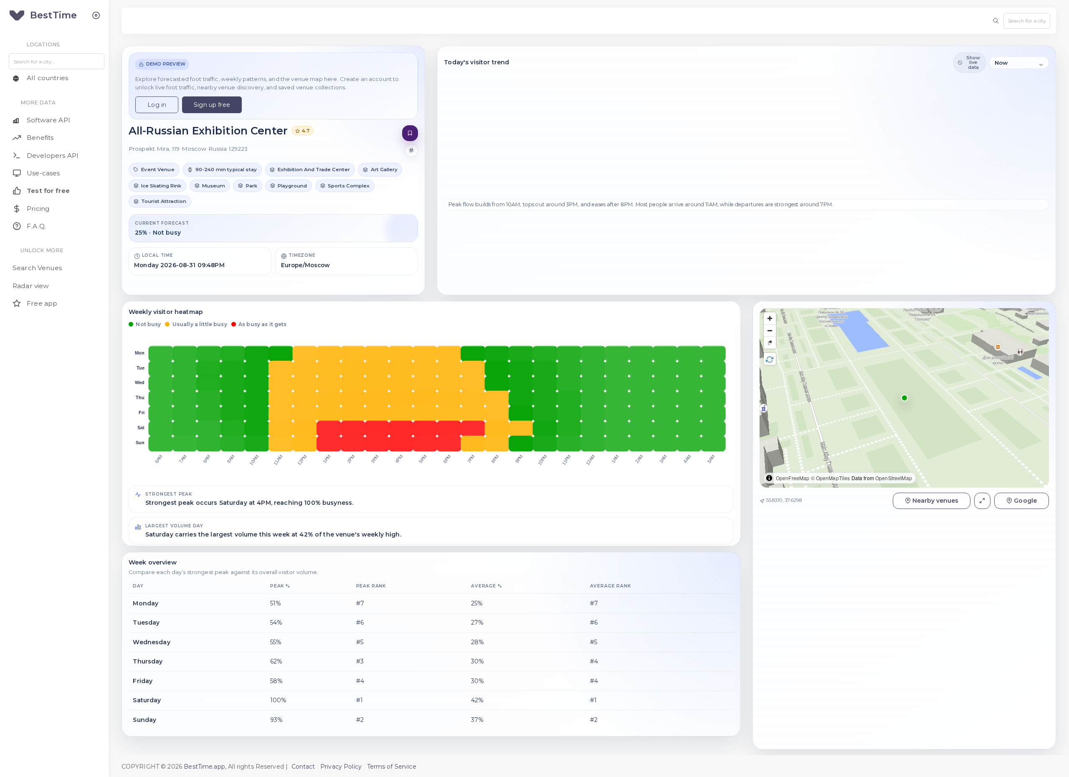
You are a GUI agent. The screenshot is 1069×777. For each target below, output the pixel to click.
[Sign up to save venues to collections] (410, 133)
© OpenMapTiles (830, 477)
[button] (154, 169)
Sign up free (212, 105)
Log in (156, 105)
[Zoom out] (770, 330)
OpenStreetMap (893, 477)
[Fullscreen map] (982, 500)
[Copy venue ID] (411, 150)
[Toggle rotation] (770, 359)
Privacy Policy (341, 766)
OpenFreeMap (793, 477)
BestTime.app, (205, 766)
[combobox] (1026, 21)
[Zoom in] (770, 318)
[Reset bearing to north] (770, 343)
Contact (303, 766)
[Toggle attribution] (769, 478)
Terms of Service (391, 766)
